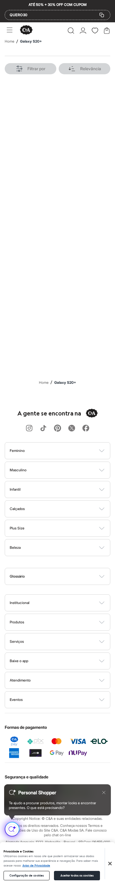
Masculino (18, 470)
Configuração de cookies (26, 875)
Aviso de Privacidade (36, 865)
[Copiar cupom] (101, 14)
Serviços (17, 641)
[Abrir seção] (67, 450)
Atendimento (20, 680)
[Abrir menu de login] (83, 30)
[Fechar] (110, 863)
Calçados (17, 509)
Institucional (19, 602)
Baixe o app (19, 661)
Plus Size (17, 528)
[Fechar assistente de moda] (103, 792)
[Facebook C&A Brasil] (85, 429)
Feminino (17, 450)
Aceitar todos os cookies (76, 875)
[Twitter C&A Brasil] (71, 429)
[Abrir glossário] (65, 576)
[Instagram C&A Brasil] (29, 429)
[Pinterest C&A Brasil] (57, 429)
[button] (71, 30)
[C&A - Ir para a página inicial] (26, 30)
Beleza (15, 547)
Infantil (15, 489)
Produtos (17, 622)
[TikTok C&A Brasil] (43, 429)
